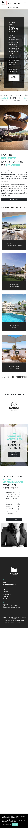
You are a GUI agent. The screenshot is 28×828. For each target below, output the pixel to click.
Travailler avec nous (9, 599)
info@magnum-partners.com (11, 607)
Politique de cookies (18, 620)
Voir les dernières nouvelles (14, 454)
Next (24, 406)
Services (5, 589)
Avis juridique (8, 620)
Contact (14, 519)
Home (4, 582)
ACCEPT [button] (15, 824)
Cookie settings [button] (6, 824)
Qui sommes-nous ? (14, 78)
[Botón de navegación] (25, 3)
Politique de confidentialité (12, 622)
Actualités (6, 591)
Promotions (6, 587)
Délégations (7, 594)
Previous (4, 406)
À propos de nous (14, 199)
